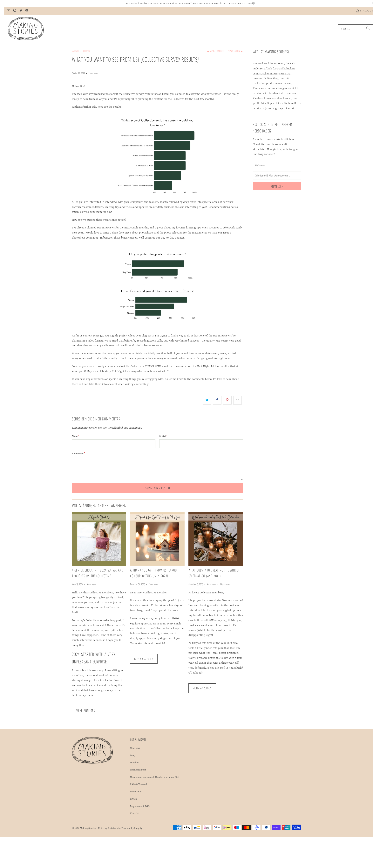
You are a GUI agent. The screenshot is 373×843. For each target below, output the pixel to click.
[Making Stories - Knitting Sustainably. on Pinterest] (20, 11)
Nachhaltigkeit (138, 770)
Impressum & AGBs (140, 806)
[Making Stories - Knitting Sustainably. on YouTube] (26, 11)
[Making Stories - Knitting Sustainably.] (26, 29)
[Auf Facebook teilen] (217, 400)
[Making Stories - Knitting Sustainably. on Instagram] (14, 11)
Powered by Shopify (131, 828)
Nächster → (235, 51)
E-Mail (163, 435)
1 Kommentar (225, 584)
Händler (134, 762)
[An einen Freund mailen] (237, 400)
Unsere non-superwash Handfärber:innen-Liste (155, 777)
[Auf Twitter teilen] (207, 400)
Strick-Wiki (136, 791)
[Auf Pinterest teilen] (227, 400)
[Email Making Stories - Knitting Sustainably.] (8, 11)
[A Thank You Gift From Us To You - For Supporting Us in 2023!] (157, 539)
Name (75, 435)
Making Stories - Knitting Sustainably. (100, 828)
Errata (133, 799)
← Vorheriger (215, 51)
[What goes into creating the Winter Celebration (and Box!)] (215, 539)
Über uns (135, 748)
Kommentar (78, 453)
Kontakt (134, 813)
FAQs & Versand (138, 784)
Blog (132, 755)
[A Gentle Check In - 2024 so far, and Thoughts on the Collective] (99, 539)
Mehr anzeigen (85, 710)
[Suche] (368, 28)
